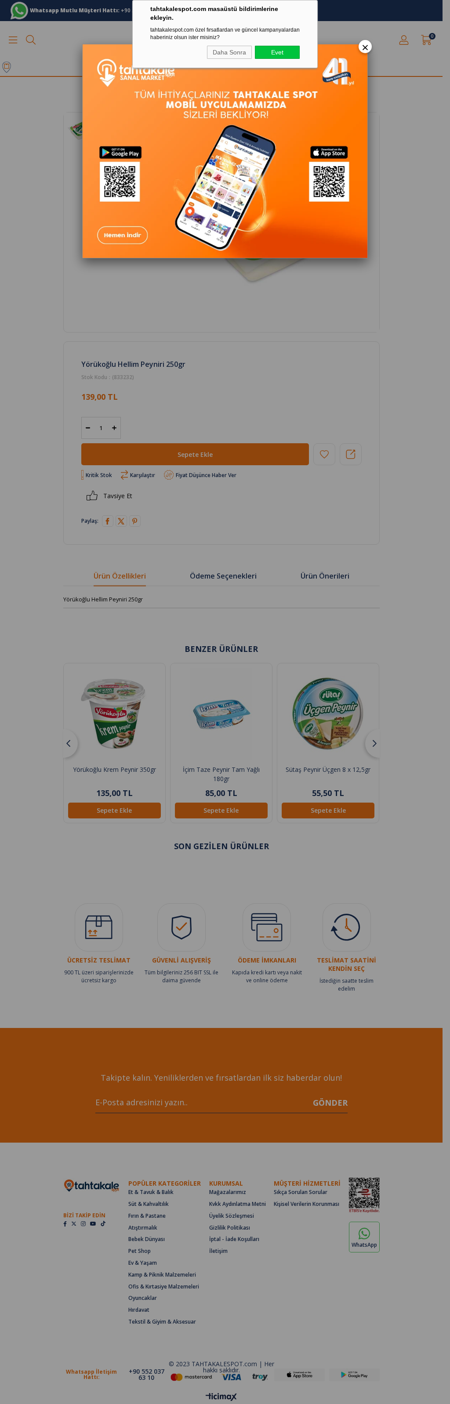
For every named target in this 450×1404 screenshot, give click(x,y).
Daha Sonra (229, 52)
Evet (277, 52)
